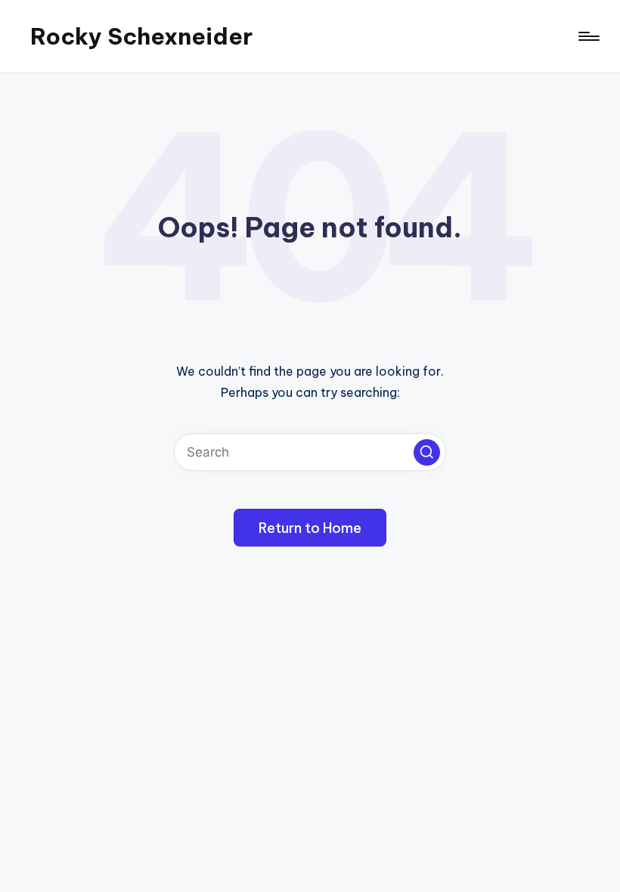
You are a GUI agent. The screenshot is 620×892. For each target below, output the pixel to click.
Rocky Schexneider (141, 36)
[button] (427, 452)
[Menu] (587, 36)
